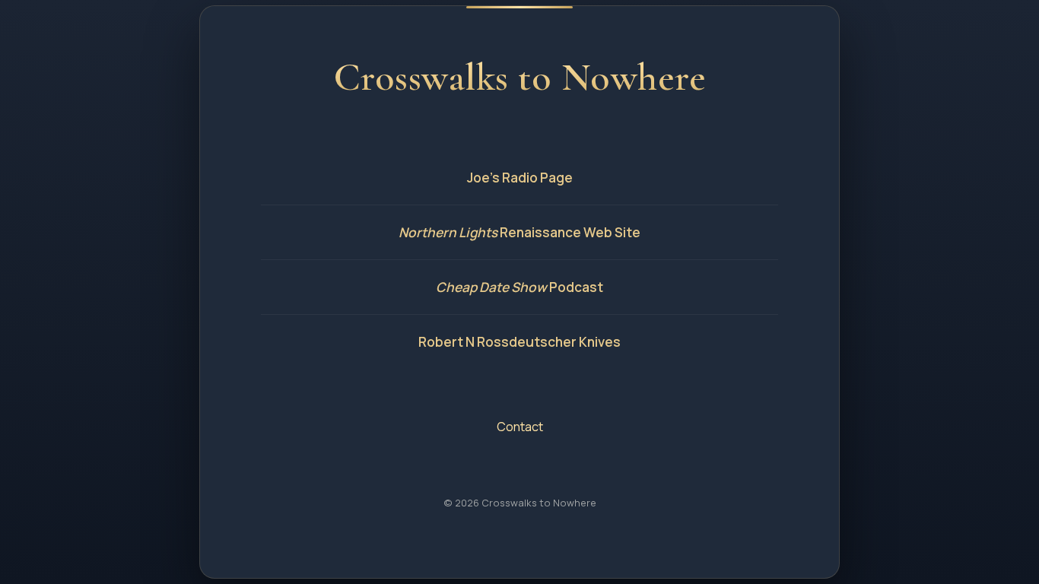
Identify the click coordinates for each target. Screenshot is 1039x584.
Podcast (519, 287)
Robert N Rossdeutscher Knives (519, 342)
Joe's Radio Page (520, 177)
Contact (520, 426)
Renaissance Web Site (519, 232)
